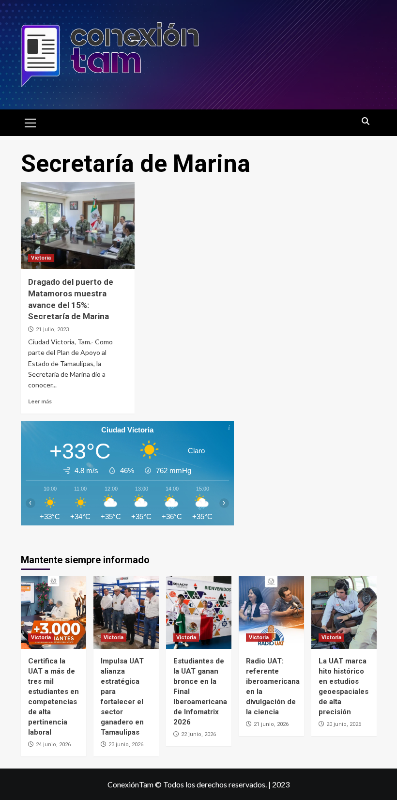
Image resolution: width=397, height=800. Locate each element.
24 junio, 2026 (53, 744)
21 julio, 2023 (52, 329)
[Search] (366, 121)
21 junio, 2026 (271, 724)
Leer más (40, 401)
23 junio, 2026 (125, 744)
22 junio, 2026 (198, 734)
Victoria (41, 258)
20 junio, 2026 (343, 724)
